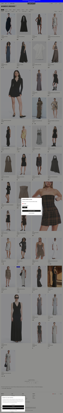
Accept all (13, 406)
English (25, 207)
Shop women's (30, 1)
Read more (13, 404)
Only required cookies (13, 408)
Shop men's (33, 1)
